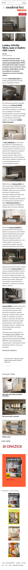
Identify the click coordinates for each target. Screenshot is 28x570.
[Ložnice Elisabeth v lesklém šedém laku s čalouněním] (14, 224)
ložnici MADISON (9, 142)
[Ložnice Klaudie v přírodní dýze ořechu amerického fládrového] (8, 40)
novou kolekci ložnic (13, 63)
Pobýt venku (6, 437)
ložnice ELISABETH (15, 227)
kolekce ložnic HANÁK (13, 334)
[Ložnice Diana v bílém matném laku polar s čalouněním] (14, 303)
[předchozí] (3, 38)
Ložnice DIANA (7, 306)
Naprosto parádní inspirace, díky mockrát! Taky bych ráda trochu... (13, 360)
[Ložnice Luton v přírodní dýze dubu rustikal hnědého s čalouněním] (14, 263)
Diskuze (7, 365)
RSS (3, 565)
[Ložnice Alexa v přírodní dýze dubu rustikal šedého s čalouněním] (14, 181)
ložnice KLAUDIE (16, 105)
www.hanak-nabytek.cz (9, 350)
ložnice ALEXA (17, 184)
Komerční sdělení (7, 55)
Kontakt (18, 563)
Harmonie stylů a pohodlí (10, 416)
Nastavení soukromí (18, 565)
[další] (24, 38)
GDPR (10, 565)
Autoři (23, 563)
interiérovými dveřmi (12, 203)
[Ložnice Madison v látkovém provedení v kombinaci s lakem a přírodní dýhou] (14, 139)
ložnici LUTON (16, 269)
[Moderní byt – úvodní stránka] (15, 9)
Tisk (6, 565)
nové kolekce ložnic (14, 78)
